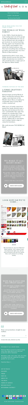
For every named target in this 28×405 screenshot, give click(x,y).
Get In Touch (5, 369)
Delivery (4, 371)
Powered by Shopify (19, 401)
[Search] (20, 7)
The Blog (4, 380)
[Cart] (26, 7)
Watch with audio (16, 313)
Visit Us (3, 376)
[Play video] (6, 185)
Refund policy (6, 385)
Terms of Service (7, 382)
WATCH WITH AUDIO (16, 185)
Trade (3, 373)
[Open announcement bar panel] (26, 2)
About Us (4, 378)
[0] (23, 6)
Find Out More (5, 362)
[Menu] (2, 7)
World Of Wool (11, 401)
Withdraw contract (8, 387)
